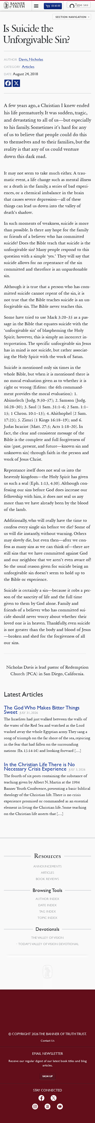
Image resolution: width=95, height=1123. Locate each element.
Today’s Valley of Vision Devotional (48, 944)
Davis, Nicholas (31, 59)
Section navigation (71, 17)
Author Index (47, 899)
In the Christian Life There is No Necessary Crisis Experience (39, 766)
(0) (55, 6)
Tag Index (47, 911)
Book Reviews (47, 879)
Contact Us (48, 1040)
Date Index (47, 905)
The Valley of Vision (47, 938)
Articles (28, 67)
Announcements (47, 866)
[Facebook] (8, 83)
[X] (16, 83)
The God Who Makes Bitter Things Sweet (41, 710)
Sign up (47, 1076)
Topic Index (47, 918)
